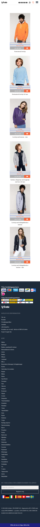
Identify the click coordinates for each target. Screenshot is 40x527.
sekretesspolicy (5, 327)
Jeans (2, 413)
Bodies (3, 354)
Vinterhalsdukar (5, 401)
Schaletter (4, 403)
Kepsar (3, 371)
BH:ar (3, 361)
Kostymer (4, 391)
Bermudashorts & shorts (7, 349)
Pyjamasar (4, 449)
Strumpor (3, 381)
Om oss (3, 317)
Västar (3, 408)
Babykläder (4, 476)
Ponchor (3, 440)
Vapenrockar (4, 471)
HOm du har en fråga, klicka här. (20, 525)
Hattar (3, 376)
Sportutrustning (5, 425)
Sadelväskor (4, 454)
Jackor (3, 352)
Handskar (3, 405)
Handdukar (4, 459)
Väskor (3, 457)
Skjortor (3, 386)
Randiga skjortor (5, 422)
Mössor (3, 357)
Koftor (3, 366)
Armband (3, 359)
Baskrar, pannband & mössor (9, 347)
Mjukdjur (3, 437)
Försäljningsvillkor (6, 322)
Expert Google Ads (6, 332)
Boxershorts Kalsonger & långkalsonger (11, 364)
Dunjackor (4, 398)
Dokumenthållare (5, 444)
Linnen (3, 396)
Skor (2, 383)
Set (2, 466)
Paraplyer (3, 430)
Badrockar (4, 435)
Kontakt (3, 319)
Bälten (3, 374)
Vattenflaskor (4, 410)
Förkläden (4, 464)
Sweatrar (3, 447)
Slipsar (3, 393)
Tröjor (3, 420)
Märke (3, 342)
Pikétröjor (4, 442)
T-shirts (3, 469)
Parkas (3, 432)
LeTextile (4, 2)
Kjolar (3, 415)
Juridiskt (3, 324)
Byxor (3, 427)
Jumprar (3, 388)
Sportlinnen (4, 379)
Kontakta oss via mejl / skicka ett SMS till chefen (14, 329)
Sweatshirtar (4, 461)
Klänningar (4, 452)
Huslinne (3, 418)
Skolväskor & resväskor (7, 369)
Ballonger (4, 344)
